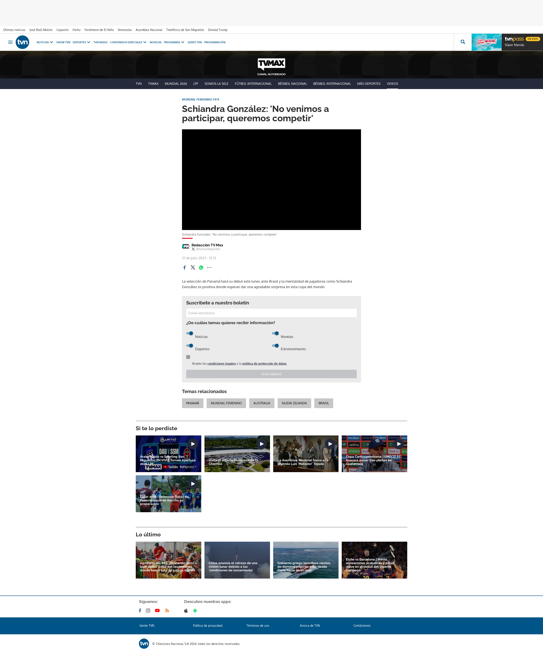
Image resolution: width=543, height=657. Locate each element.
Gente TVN (195, 42)
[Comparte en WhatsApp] (201, 267)
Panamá (192, 403)
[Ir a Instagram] (149, 610)
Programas (172, 42)
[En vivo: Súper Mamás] (487, 42)
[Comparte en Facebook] (184, 267)
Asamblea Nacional (149, 30)
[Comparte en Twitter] (193, 267)
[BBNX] (144, 644)
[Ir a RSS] (168, 610)
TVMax (153, 84)
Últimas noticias (14, 30)
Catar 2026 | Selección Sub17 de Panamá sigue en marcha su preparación (164, 500)
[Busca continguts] (463, 42)
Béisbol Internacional (332, 84)
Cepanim (62, 30)
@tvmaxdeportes (208, 249)
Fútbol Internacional (253, 84)
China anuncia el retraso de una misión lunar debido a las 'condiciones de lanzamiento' (233, 566)
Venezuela (125, 30)
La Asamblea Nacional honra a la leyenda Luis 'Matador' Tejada (302, 462)
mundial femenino (226, 403)
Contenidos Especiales (126, 42)
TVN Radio (101, 42)
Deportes (79, 42)
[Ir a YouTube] (158, 610)
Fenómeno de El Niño (99, 30)
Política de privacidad (207, 625)
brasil (324, 403)
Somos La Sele (216, 84)
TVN (139, 84)
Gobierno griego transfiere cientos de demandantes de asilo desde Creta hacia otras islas (303, 566)
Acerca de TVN (310, 625)
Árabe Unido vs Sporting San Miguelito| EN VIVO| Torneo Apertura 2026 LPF (168, 460)
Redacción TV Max (207, 245)
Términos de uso (257, 625)
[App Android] (196, 610)
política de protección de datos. (264, 363)
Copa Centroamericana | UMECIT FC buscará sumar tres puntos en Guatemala (373, 460)
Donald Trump (217, 30)
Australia (261, 403)
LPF (195, 84)
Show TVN (63, 42)
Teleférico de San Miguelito (185, 30)
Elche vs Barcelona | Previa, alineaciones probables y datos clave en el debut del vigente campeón (370, 565)
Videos (392, 84)
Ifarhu (77, 30)
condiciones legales (221, 363)
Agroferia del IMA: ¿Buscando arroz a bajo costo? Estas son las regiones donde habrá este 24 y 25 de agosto (168, 566)
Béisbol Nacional (292, 84)
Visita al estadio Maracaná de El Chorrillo (233, 462)
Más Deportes (369, 84)
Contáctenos (362, 625)
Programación (214, 42)
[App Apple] (186, 610)
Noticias (43, 42)
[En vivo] (508, 37)
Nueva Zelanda (294, 403)
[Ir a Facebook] (141, 610)
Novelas (155, 42)
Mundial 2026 (176, 84)
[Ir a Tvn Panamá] (22, 42)
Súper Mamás (514, 45)
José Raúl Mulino (40, 30)
